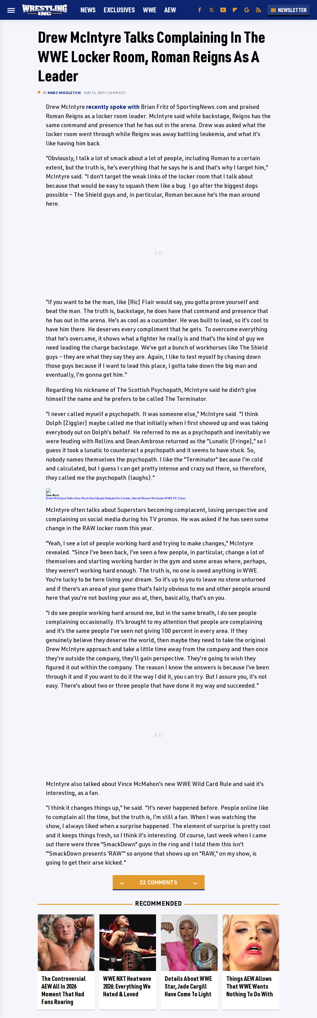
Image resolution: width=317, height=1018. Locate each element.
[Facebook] (199, 10)
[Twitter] (211, 10)
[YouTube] (223, 10)
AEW (170, 10)
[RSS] (258, 10)
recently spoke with (113, 106)
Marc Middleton (64, 92)
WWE (149, 10)
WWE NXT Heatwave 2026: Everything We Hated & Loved (127, 986)
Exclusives (119, 10)
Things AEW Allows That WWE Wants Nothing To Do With (249, 986)
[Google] (247, 10)
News (88, 10)
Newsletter (292, 9)
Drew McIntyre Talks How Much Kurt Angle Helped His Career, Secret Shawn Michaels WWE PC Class (116, 498)
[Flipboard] (235, 10)
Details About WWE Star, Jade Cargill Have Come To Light (188, 986)
